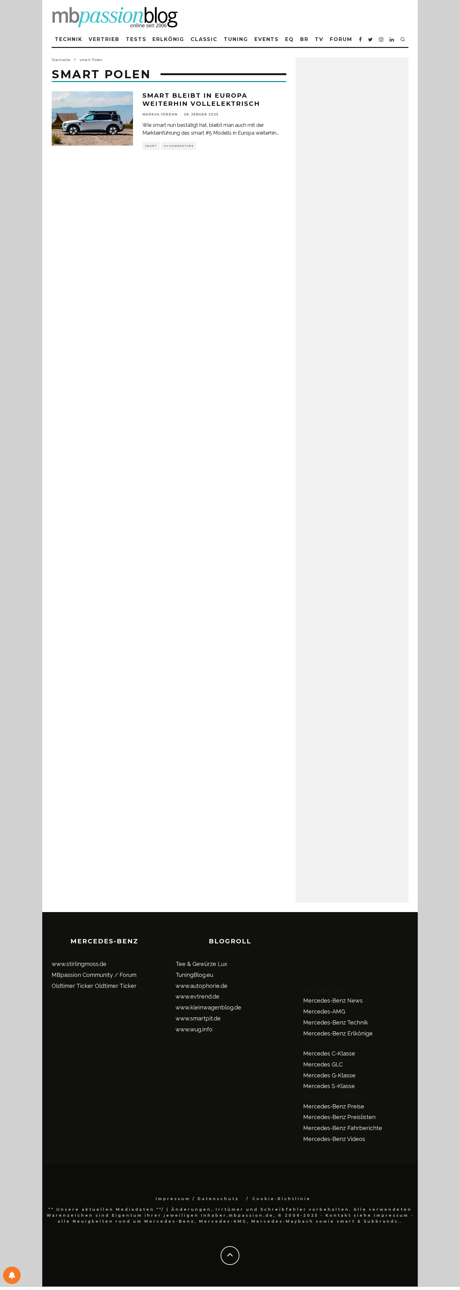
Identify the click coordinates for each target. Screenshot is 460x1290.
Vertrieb (104, 39)
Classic (204, 39)
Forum (341, 39)
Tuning (236, 39)
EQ (289, 39)
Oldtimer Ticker (72, 986)
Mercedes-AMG (324, 1011)
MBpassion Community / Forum (94, 975)
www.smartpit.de (198, 1018)
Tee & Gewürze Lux (201, 964)
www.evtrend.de (197, 996)
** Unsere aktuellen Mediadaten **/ (106, 1209)
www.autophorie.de (201, 986)
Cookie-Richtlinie (281, 1198)
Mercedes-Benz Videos (334, 1139)
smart (151, 145)
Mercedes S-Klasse (329, 1086)
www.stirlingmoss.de (79, 964)
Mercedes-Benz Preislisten (339, 1117)
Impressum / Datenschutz (197, 1198)
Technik (68, 39)
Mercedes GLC (323, 1064)
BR (304, 39)
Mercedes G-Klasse (329, 1075)
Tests (136, 39)
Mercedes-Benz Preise (333, 1106)
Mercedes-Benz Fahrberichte (342, 1128)
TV (319, 39)
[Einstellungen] (12, 1275)
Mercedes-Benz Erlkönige (338, 1033)
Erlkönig (168, 39)
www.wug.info (194, 1029)
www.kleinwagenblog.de (208, 1007)
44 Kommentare (179, 145)
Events (266, 39)
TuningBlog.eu (194, 975)
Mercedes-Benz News (333, 1000)
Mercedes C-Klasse (329, 1053)
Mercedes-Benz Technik (335, 1022)
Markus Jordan (159, 114)
